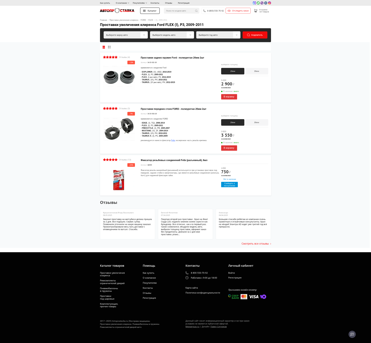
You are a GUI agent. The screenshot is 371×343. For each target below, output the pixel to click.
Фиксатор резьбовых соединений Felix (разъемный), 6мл (174, 160)
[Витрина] (109, 47)
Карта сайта (192, 287)
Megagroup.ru (192, 326)
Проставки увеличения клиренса (112, 274)
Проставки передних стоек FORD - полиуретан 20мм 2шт (173, 109)
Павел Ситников (218, 326)
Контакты (155, 3)
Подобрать (257, 35)
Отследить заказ (240, 11)
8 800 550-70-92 (199, 272)
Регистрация (183, 3)
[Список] (103, 47)
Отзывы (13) (125, 159)
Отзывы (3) (124, 108)
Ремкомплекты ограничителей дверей (112, 282)
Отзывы (168, 3)
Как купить (105, 3)
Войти (231, 272)
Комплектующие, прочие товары (109, 305)
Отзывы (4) (124, 57)
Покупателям (139, 3)
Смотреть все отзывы (255, 243)
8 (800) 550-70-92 (215, 10)
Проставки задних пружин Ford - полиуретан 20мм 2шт (172, 57)
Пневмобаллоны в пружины (109, 289)
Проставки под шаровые (107, 297)
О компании (121, 3)
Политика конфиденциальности (203, 292)
